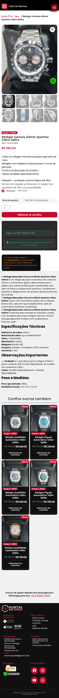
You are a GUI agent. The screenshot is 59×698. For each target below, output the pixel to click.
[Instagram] (42, 670)
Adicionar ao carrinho (29, 214)
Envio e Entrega (11, 643)
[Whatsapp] (42, 680)
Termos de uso (11, 650)
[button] (4, 6)
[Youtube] (34, 680)
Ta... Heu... (15, 16)
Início (4, 16)
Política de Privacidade (9, 647)
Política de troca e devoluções (12, 640)
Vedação (16, 190)
